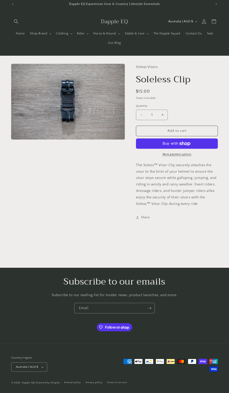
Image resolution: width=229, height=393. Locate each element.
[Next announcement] (216, 4)
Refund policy (72, 382)
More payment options (177, 154)
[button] (16, 21)
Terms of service (117, 382)
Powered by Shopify (48, 382)
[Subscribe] (150, 308)
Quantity (141, 105)
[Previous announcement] (13, 4)
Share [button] (145, 217)
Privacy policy (94, 382)
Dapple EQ (28, 382)
